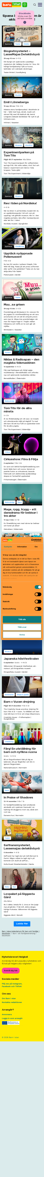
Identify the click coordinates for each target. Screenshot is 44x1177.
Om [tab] (36, 547)
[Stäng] (24, 22)
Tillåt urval (22, 627)
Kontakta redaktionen (12, 1002)
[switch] (38, 594)
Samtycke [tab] (8, 547)
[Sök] (34, 4)
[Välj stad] (24, 4)
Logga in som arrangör (12, 1018)
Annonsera (7, 1014)
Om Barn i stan (9, 998)
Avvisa (22, 635)
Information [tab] (22, 547)
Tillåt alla (22, 619)
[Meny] (40, 4)
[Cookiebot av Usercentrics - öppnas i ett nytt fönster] (31, 540)
